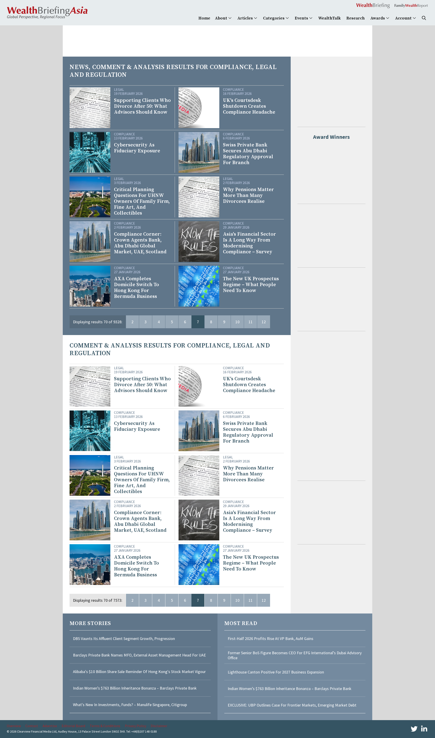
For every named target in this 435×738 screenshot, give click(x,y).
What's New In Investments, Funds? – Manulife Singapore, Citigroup (130, 704)
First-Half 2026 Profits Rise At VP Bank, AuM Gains (270, 638)
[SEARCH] (424, 18)
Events (302, 18)
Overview (14, 726)
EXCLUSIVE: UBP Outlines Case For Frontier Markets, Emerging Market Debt (292, 705)
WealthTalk (329, 18)
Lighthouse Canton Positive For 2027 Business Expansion (276, 672)
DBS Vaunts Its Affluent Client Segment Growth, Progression (124, 638)
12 (264, 321)
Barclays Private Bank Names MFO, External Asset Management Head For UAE (139, 655)
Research (355, 18)
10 (237, 321)
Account (404, 18)
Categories (274, 18)
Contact (31, 726)
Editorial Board (73, 726)
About (221, 18)
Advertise (50, 726)
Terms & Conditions (105, 726)
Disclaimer (159, 726)
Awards (378, 18)
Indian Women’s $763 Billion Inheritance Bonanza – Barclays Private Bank (135, 688)
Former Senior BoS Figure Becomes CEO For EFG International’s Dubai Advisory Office (295, 655)
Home (204, 18)
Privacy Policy (135, 726)
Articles (245, 18)
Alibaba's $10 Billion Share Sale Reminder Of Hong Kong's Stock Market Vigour (139, 671)
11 (251, 321)
